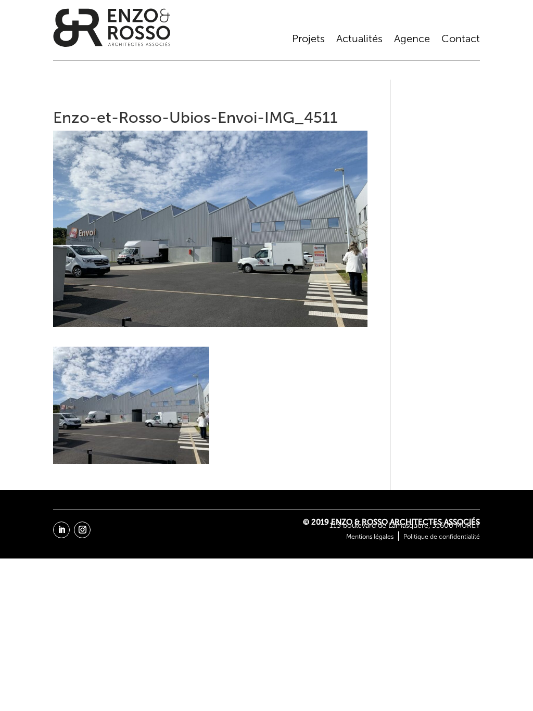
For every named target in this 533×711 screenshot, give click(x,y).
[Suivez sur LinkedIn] (61, 530)
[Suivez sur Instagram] (82, 530)
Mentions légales (370, 536)
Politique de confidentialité (441, 536)
